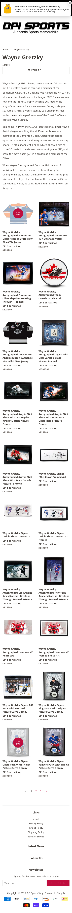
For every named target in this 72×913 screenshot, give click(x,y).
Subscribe (58, 883)
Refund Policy (36, 827)
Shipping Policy (36, 832)
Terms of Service (36, 836)
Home (5, 49)
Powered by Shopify (55, 893)
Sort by (6, 64)
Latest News (36, 846)
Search (36, 818)
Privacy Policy (36, 823)
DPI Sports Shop (35, 893)
